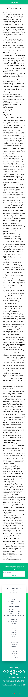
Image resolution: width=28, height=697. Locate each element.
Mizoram (14, 632)
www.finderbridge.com (9, 19)
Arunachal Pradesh (14, 621)
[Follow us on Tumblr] (14, 674)
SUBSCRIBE (14, 575)
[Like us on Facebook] (4, 671)
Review (14, 599)
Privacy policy (14, 603)
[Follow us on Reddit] (11, 674)
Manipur (14, 628)
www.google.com (9, 403)
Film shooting (14, 657)
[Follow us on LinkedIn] (14, 671)
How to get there (14, 609)
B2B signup (14, 647)
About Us (14, 590)
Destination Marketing (14, 595)
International (14, 626)
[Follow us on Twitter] (11, 671)
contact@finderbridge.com (10, 558)
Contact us (14, 653)
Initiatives (14, 651)
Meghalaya (14, 630)
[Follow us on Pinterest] (20, 671)
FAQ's (14, 655)
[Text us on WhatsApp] (17, 674)
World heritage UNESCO (14, 611)
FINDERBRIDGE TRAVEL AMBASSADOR (14, 616)
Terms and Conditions (14, 601)
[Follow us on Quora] (24, 671)
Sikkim (14, 636)
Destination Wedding (14, 597)
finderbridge (14, 2)
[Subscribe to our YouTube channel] (17, 671)
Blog (14, 649)
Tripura (14, 639)
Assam (14, 623)
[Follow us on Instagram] (7, 671)
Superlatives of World (14, 613)
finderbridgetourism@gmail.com (12, 62)
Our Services (14, 592)
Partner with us (14, 644)
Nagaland (14, 634)
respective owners (14, 680)
